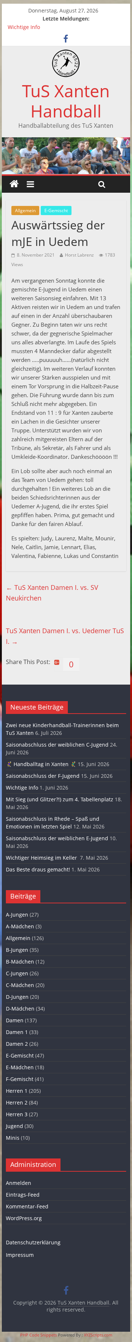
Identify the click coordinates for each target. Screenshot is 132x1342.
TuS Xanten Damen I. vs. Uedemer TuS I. (65, 636)
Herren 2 (16, 1102)
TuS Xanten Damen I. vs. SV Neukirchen (52, 592)
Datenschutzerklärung (33, 1242)
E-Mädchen (20, 1067)
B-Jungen (17, 949)
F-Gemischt (19, 1079)
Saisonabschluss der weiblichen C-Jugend (57, 744)
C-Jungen (17, 973)
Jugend (14, 1125)
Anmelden (18, 1182)
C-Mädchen (20, 985)
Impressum (20, 1254)
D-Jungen (17, 996)
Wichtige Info (24, 26)
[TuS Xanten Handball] (66, 54)
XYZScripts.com (98, 1335)
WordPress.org (24, 1218)
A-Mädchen (20, 926)
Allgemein (25, 210)
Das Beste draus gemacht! (38, 869)
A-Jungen (17, 914)
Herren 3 (16, 1114)
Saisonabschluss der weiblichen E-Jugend (57, 838)
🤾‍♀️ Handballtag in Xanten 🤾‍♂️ (41, 764)
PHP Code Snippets (38, 1335)
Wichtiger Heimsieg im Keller (42, 857)
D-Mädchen (20, 1008)
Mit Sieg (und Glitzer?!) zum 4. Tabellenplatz (59, 799)
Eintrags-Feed (23, 1194)
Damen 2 (17, 1043)
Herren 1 (16, 1090)
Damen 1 (17, 1032)
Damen (14, 1020)
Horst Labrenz (79, 255)
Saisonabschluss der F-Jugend (43, 775)
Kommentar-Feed (27, 1206)
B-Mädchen (20, 961)
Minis (12, 1137)
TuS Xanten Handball (66, 100)
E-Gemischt (56, 210)
